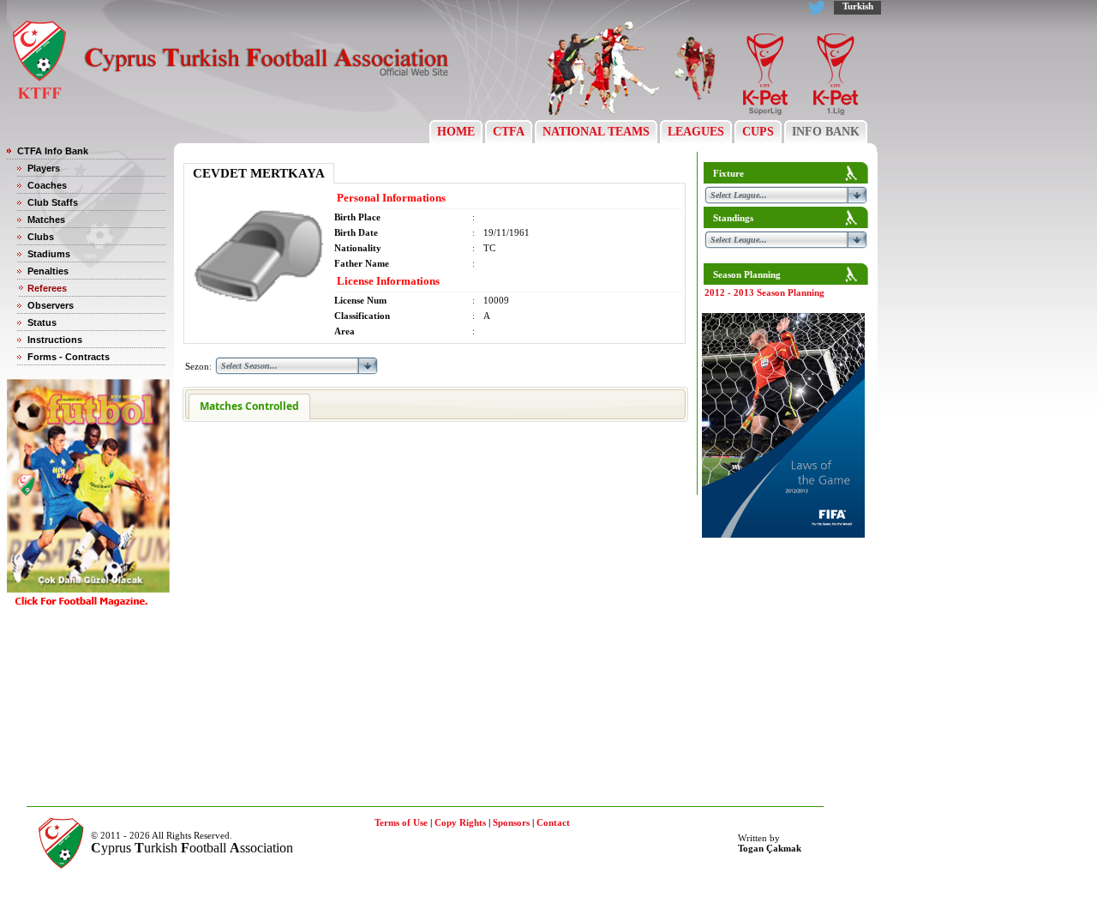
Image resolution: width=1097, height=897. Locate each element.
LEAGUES (696, 131)
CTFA (508, 131)
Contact (553, 822)
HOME (456, 131)
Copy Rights (460, 822)
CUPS (758, 131)
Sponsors (511, 822)
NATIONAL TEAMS (596, 131)
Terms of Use (401, 822)
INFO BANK (825, 131)
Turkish (857, 6)
